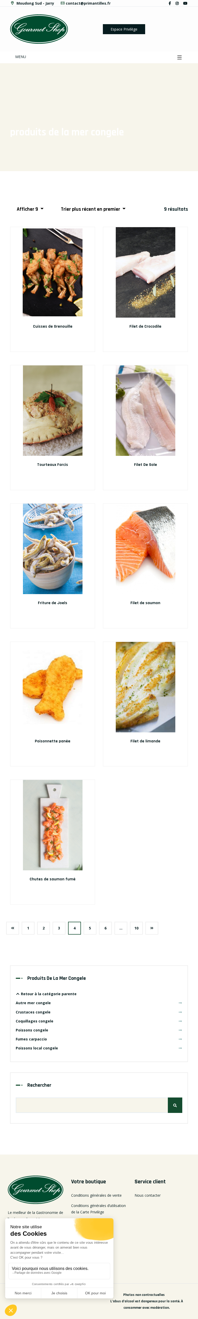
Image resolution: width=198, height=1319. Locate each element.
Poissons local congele (37, 1048)
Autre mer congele (33, 1002)
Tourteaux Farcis (52, 464)
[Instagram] (177, 3)
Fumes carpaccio (31, 1039)
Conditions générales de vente (96, 1195)
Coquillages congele (34, 1021)
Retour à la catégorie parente (48, 993)
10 (136, 928)
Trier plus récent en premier (91, 209)
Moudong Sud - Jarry (34, 3)
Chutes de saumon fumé (53, 879)
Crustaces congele (33, 1012)
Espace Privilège (124, 29)
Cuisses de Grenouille (52, 326)
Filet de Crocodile (145, 326)
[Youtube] (185, 3)
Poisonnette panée (52, 741)
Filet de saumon (145, 603)
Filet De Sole (145, 464)
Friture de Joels (52, 603)
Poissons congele (32, 1030)
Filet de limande (145, 741)
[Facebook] (169, 3)
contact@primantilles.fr (88, 3)
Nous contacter (148, 1195)
